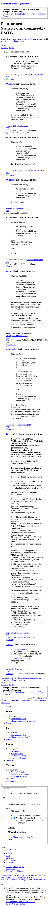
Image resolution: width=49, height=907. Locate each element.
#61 (7, 77)
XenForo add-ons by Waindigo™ (14, 880)
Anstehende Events (18, 756)
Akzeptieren (11, 902)
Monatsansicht (16, 751)
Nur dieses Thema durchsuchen (28, 816)
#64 (7, 211)
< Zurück (4, 48)
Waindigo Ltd (39, 880)
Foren (8, 723)
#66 (7, 338)
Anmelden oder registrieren (15, 3)
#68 (7, 635)
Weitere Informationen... (25, 902)
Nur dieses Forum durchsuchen (28, 818)
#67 (7, 427)
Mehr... (11, 839)
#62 (7, 128)
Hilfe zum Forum (29, 39)
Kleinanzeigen (11, 781)
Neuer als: (7, 808)
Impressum (10, 869)
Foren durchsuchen (18, 719)
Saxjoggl (8, 41)
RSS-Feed (10, 862)
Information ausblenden (15, 904)
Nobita (45, 698)
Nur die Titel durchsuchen (26, 793)
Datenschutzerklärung (14, 871)
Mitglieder (10, 760)
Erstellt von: (8, 797)
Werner (10, 84)
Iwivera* (10, 434)
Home (8, 707)
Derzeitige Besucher (19, 776)
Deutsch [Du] (11, 849)
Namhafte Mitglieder (19, 772)
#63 (7, 173)
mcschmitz (11, 349)
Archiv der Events (18, 758)
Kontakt (9, 853)
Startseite (9, 858)
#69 (7, 671)
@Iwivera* (21, 649)
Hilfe (8, 856)
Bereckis (9, 340)
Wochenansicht (17, 754)
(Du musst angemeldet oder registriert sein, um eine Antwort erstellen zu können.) (21, 679)
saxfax (9, 271)
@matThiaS (16, 658)
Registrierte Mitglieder (20, 774)
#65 (7, 262)
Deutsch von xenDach (20, 877)
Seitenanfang (11, 860)
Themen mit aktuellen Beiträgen (23, 721)
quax (16, 340)
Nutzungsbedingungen (15, 867)
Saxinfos (9, 779)
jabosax (23, 637)
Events (8, 739)
